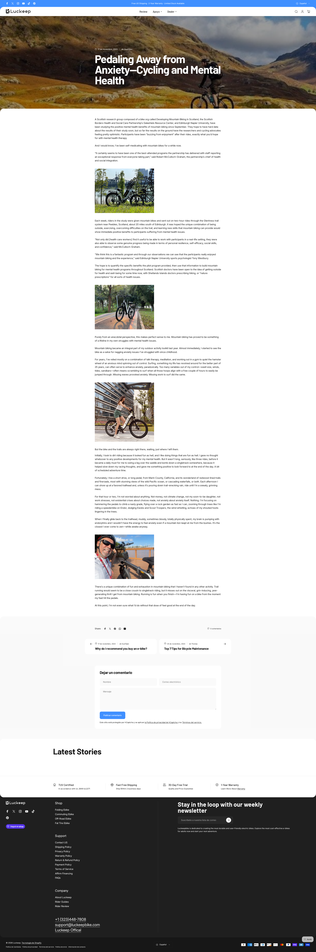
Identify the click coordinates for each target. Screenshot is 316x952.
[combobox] (303, 3)
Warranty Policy (63, 855)
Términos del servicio (46, 947)
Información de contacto (76, 947)
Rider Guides (62, 901)
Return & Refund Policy (67, 860)
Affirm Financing (64, 873)
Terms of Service (64, 869)
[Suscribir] (228, 820)
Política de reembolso (13, 947)
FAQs (58, 877)
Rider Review (62, 906)
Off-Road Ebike (63, 818)
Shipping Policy (63, 847)
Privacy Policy (62, 851)
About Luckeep (63, 897)
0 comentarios (215, 629)
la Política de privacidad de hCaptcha (161, 722)
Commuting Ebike (64, 814)
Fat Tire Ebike (62, 823)
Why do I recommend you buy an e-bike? (121, 648)
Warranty (241, 789)
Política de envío (61, 947)
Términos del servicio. (192, 722)
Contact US (61, 842)
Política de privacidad (30, 947)
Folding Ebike (62, 809)
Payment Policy (63, 864)
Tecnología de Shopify (31, 943)
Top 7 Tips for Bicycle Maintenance (186, 648)
